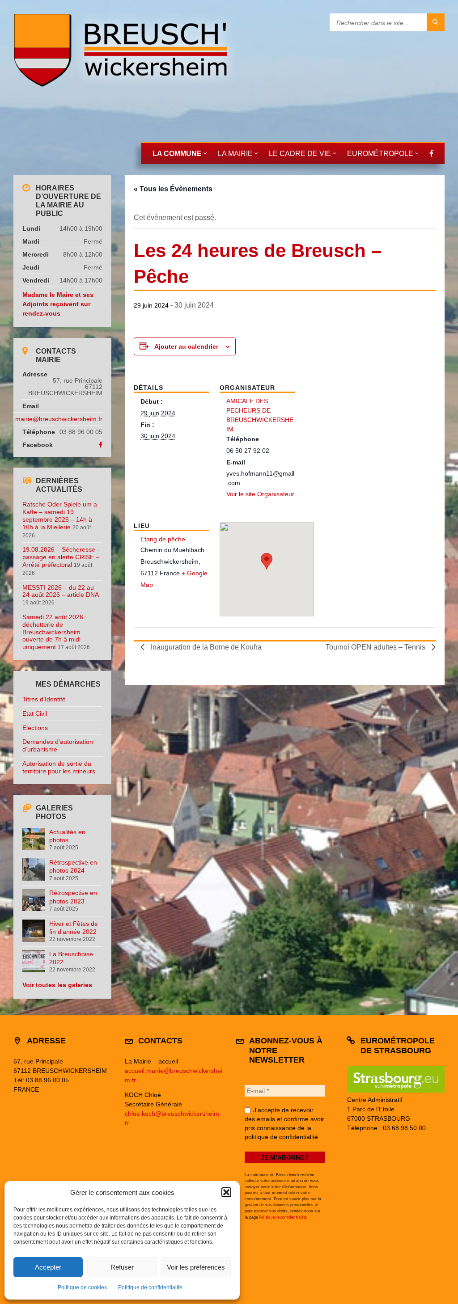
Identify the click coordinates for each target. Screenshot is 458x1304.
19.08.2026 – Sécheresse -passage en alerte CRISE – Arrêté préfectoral (60, 557)
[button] (226, 1192)
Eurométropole (380, 153)
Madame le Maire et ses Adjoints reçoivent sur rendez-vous (57, 304)
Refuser (122, 1267)
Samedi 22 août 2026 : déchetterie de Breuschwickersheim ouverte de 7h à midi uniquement (54, 631)
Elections (35, 727)
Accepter (48, 1267)
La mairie (235, 153)
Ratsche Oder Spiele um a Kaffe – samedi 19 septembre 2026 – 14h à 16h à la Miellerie (59, 515)
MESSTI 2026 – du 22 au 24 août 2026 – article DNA (60, 591)
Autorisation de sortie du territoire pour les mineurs (58, 767)
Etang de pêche (162, 539)
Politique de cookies (82, 1287)
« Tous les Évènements (173, 189)
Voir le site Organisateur (260, 494)
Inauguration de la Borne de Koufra (205, 647)
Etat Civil (34, 713)
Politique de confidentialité (150, 1287)
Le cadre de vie (300, 153)
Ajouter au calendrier (186, 346)
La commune (177, 153)
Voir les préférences (196, 1267)
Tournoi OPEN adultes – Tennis (376, 647)
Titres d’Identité (44, 699)
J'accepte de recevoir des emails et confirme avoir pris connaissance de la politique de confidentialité (284, 1123)
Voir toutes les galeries (57, 984)
